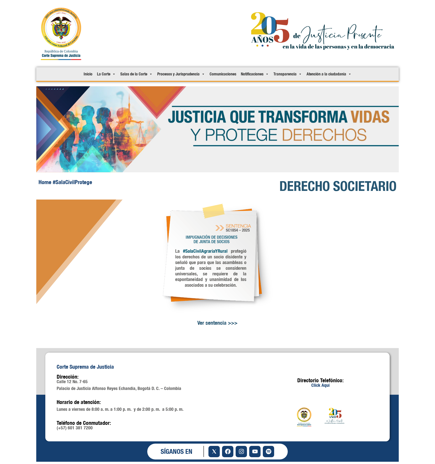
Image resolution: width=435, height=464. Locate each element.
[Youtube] (255, 451)
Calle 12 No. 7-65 (72, 381)
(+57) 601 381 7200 (75, 427)
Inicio (88, 74)
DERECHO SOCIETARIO (337, 186)
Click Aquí (320, 385)
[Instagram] (241, 451)
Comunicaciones (223, 74)
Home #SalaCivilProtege (65, 181)
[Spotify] (268, 451)
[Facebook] (227, 451)
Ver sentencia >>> (217, 322)
